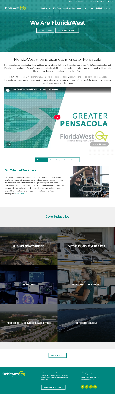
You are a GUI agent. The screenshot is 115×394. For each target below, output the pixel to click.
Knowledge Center (79, 8)
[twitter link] (86, 387)
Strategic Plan (110, 1)
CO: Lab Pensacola (90, 1)
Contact (80, 1)
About (70, 1)
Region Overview (44, 8)
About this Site (57, 355)
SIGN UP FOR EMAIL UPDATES (53, 387)
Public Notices (101, 8)
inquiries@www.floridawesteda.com (92, 374)
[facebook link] (82, 387)
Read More (19, 194)
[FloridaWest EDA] (15, 8)
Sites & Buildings (45, 30)
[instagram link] (95, 387)
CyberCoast (100, 1)
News (75, 1)
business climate (71, 160)
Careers (91, 8)
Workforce (57, 8)
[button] (109, 8)
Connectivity (55, 160)
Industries (67, 8)
